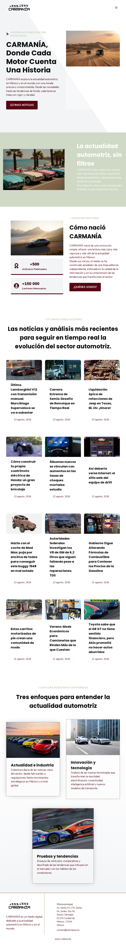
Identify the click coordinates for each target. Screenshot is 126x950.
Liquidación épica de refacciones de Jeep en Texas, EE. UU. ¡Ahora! (100, 398)
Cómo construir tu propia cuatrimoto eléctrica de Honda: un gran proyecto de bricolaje (23, 475)
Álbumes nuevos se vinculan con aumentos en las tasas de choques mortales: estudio (63, 476)
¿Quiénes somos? (85, 287)
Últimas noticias (22, 105)
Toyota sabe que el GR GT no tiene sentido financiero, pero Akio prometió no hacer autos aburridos (102, 638)
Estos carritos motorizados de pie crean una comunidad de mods (23, 638)
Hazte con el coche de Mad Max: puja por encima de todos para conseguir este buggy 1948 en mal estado (24, 557)
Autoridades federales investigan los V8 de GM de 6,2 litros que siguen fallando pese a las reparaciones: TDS (63, 557)
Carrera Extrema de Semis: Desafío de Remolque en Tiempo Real (62, 398)
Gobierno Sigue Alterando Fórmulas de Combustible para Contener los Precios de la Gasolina (101, 557)
